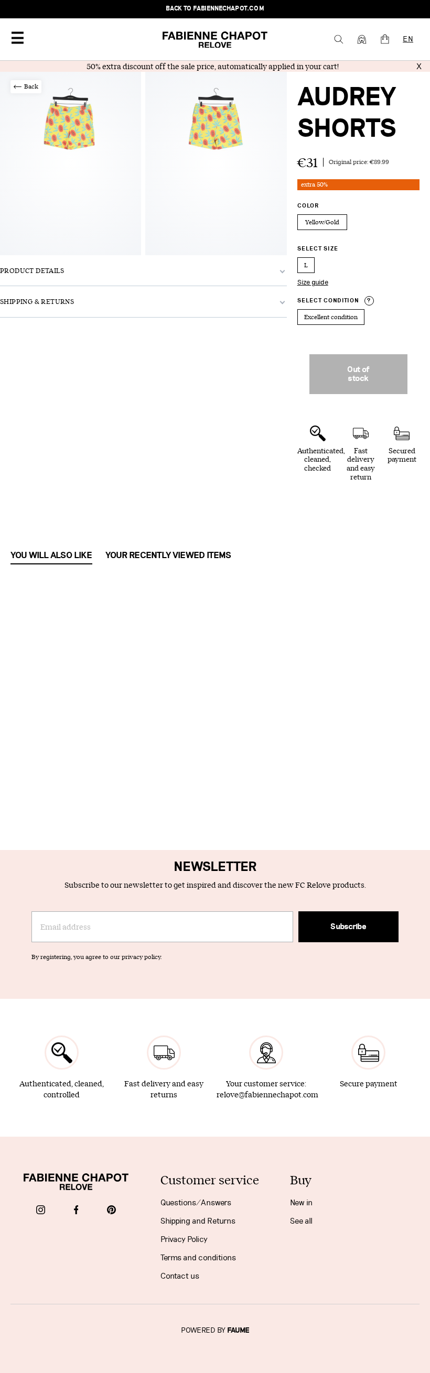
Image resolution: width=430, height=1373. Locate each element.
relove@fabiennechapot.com (267, 1094)
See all (301, 1221)
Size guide (312, 282)
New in (301, 1202)
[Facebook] (76, 1211)
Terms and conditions (198, 1257)
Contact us (179, 1276)
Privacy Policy (184, 1239)
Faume (238, 1330)
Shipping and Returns (197, 1221)
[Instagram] (41, 1211)
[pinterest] (111, 1211)
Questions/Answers (195, 1202)
